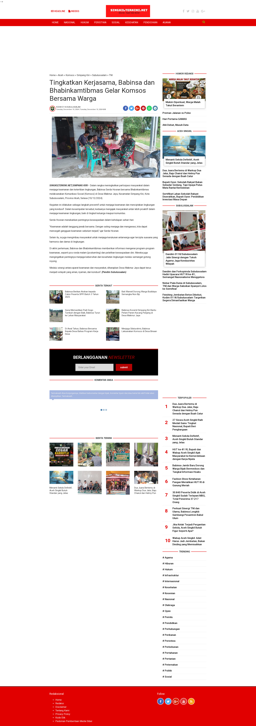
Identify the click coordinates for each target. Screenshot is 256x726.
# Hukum (168, 569)
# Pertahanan (170, 652)
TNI (111, 75)
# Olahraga (169, 605)
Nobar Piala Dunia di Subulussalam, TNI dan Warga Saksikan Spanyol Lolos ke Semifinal (185, 286)
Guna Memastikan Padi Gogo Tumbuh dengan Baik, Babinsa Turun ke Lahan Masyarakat (82, 313)
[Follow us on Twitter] (168, 701)
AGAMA (167, 22)
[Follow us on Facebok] (160, 701)
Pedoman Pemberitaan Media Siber (73, 721)
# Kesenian (169, 593)
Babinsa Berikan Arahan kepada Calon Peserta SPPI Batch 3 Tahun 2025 (82, 294)
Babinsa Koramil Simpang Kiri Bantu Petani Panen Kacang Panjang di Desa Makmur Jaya (139, 313)
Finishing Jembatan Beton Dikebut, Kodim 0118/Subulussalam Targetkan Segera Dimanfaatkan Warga (184, 297)
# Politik (167, 670)
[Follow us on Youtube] (183, 701)
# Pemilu (168, 617)
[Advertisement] (128, 50)
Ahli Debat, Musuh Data (175, 124)
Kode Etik (60, 717)
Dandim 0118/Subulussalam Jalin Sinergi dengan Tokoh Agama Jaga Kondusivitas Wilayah (182, 259)
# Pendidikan (170, 623)
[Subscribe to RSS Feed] (191, 701)
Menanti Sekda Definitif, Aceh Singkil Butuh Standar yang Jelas (60, 490)
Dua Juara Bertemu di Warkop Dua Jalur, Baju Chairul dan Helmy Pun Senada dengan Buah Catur (145, 493)
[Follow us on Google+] (176, 701)
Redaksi (59, 703)
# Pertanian (169, 658)
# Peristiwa (169, 640)
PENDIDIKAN (150, 22)
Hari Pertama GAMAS (175, 118)
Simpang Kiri (83, 75)
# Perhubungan (171, 628)
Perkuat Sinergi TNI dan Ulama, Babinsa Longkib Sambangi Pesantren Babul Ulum (187, 513)
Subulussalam (99, 75)
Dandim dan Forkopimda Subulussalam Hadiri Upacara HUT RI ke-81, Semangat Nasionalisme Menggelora (185, 274)
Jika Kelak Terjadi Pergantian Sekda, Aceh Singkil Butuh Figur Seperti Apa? (188, 527)
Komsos (70, 75)
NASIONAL (69, 22)
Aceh (60, 75)
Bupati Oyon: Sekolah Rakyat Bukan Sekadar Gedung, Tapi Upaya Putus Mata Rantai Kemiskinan (182, 185)
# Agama (168, 557)
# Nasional (169, 599)
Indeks (75, 11)
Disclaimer (61, 707)
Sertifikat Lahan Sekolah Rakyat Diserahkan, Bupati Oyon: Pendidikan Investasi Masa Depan (183, 196)
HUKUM (85, 22)
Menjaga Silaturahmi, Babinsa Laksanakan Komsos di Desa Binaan (139, 330)
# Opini (167, 611)
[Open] (204, 21)
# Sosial (167, 676)
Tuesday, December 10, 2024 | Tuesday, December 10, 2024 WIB (81, 109)
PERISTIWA (100, 22)
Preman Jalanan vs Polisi (177, 112)
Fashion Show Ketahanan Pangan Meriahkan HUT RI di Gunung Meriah (188, 482)
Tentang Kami (62, 710)
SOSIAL (116, 22)
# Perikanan (169, 634)
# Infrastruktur (171, 575)
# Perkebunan (170, 646)
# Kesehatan (170, 587)
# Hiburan (168, 563)
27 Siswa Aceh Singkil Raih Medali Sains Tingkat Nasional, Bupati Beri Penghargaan (187, 424)
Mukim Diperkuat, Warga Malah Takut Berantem (183, 104)
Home (52, 75)
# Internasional (171, 581)
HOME (55, 22)
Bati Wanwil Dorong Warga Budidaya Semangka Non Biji (139, 293)
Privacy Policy (62, 714)
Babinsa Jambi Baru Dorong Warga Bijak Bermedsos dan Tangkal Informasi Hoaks (188, 468)
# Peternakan (170, 664)
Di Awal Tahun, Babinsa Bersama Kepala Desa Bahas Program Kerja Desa (81, 331)
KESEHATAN (131, 22)
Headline (59, 11)
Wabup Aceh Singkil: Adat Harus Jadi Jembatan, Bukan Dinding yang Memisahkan (188, 541)
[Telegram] (155, 108)
